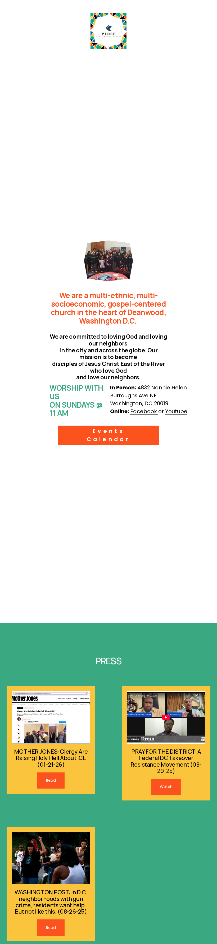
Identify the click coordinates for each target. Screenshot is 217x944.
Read (51, 780)
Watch (166, 786)
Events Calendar (108, 435)
